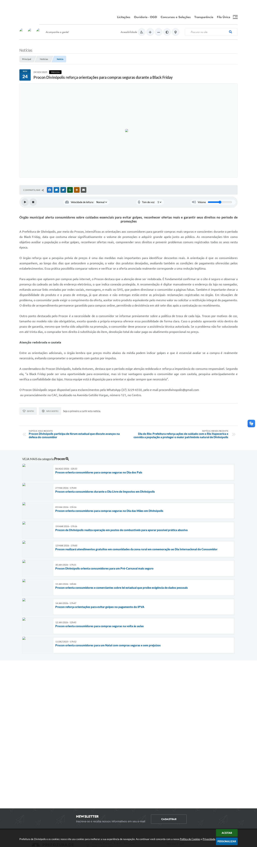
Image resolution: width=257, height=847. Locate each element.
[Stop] (33, 202)
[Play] (25, 202)
